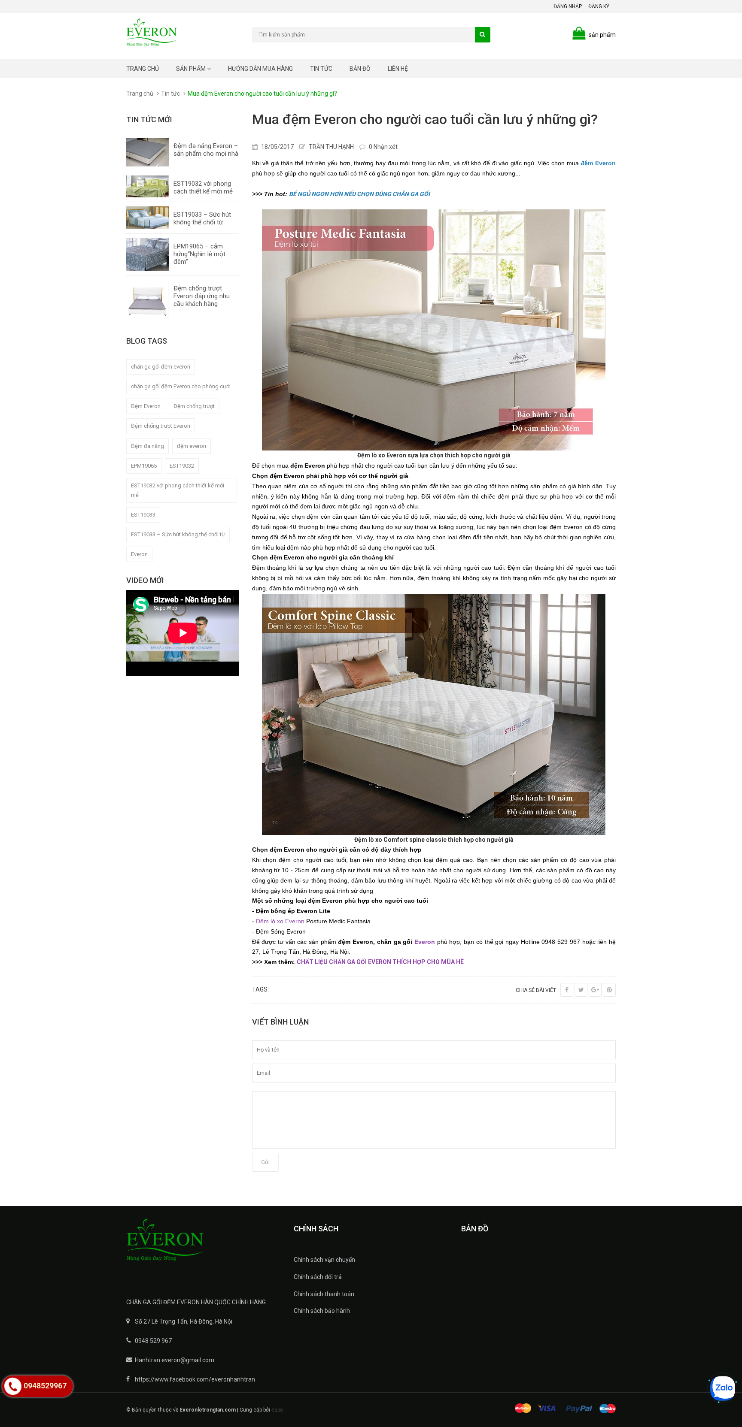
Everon (139, 554)
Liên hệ (398, 68)
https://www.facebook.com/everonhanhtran (195, 1379)
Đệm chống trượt (194, 406)
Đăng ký (598, 6)
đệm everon (191, 446)
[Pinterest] (609, 990)
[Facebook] (566, 990)
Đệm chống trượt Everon (160, 426)
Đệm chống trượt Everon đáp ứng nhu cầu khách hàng (201, 296)
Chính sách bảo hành (322, 1310)
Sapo (277, 1410)
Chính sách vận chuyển (324, 1259)
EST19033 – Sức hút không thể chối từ (202, 218)
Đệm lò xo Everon (280, 921)
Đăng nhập (567, 6)
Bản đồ (360, 68)
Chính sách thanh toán (324, 1294)
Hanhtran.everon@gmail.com (174, 1360)
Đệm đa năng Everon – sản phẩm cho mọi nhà (205, 149)
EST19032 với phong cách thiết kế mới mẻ (203, 187)
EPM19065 (144, 466)
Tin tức (321, 68)
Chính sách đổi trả (318, 1276)
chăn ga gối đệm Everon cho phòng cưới (181, 386)
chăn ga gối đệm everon (160, 366)
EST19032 (182, 466)
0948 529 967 (153, 1340)
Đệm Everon (146, 406)
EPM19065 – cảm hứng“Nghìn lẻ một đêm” (199, 254)
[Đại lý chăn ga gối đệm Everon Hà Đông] (203, 1245)
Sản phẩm (191, 68)
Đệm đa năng (147, 446)
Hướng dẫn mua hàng (260, 68)
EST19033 (143, 514)
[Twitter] (581, 990)
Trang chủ (142, 68)
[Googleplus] (595, 990)
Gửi (265, 1162)
